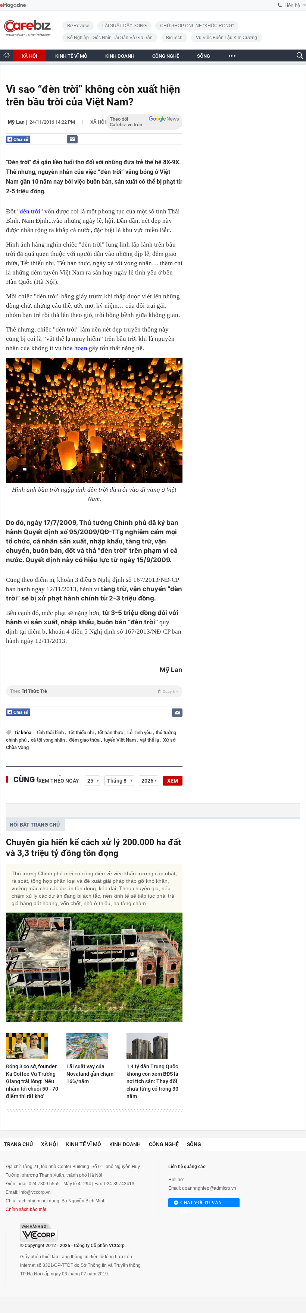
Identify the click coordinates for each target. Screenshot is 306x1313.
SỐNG (203, 56)
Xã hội (98, 122)
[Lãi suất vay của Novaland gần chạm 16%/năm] (94, 1046)
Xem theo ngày (58, 781)
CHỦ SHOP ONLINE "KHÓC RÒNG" (197, 25)
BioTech (174, 37)
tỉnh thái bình (51, 732)
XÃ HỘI (29, 56)
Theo (94, 691)
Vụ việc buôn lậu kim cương (226, 37)
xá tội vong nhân (48, 740)
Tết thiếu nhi (81, 732)
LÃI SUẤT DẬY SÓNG (124, 25)
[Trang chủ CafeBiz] (6, 55)
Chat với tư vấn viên (201, 1203)
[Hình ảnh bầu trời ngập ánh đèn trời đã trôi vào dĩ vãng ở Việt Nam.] (94, 420)
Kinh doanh (125, 1144)
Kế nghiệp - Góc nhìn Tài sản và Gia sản (110, 37)
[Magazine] (13, 5)
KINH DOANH (119, 56)
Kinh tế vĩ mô (83, 1144)
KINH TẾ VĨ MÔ (71, 56)
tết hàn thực (111, 732)
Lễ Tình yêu (140, 732)
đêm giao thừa (85, 740)
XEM (172, 781)
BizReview (78, 25)
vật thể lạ (150, 740)
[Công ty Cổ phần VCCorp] (38, 1232)
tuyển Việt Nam (120, 740)
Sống (194, 1144)
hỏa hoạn (75, 348)
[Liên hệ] (72, 139)
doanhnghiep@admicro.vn (209, 1188)
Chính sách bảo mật (26, 1209)
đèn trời (30, 211)
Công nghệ (164, 1144)
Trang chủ (18, 1144)
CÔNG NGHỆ (165, 56)
